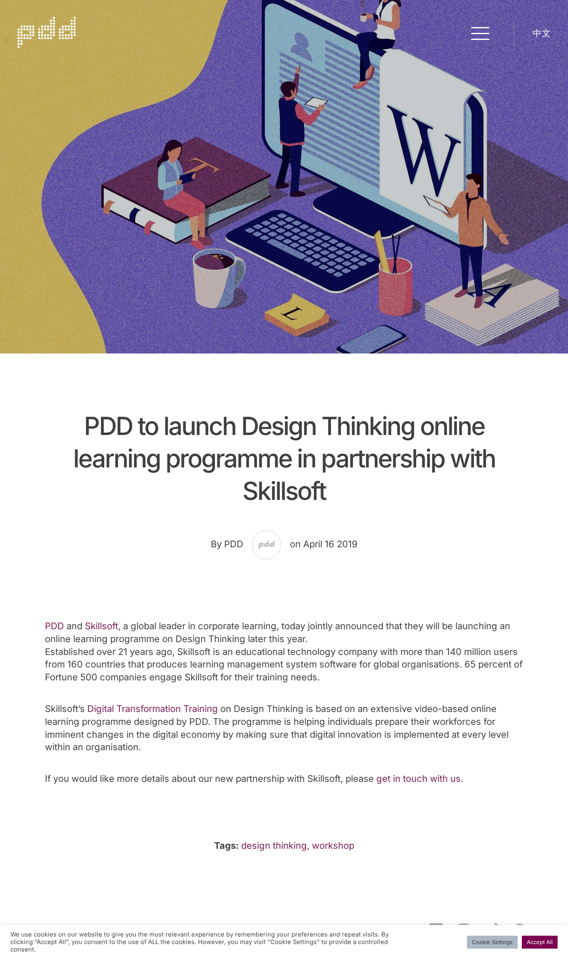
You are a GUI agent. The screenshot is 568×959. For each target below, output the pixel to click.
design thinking (274, 845)
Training (200, 708)
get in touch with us (418, 778)
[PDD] (46, 44)
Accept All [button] (540, 942)
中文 (542, 33)
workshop (333, 845)
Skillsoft (101, 625)
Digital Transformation (135, 708)
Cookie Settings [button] (492, 942)
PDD (54, 625)
